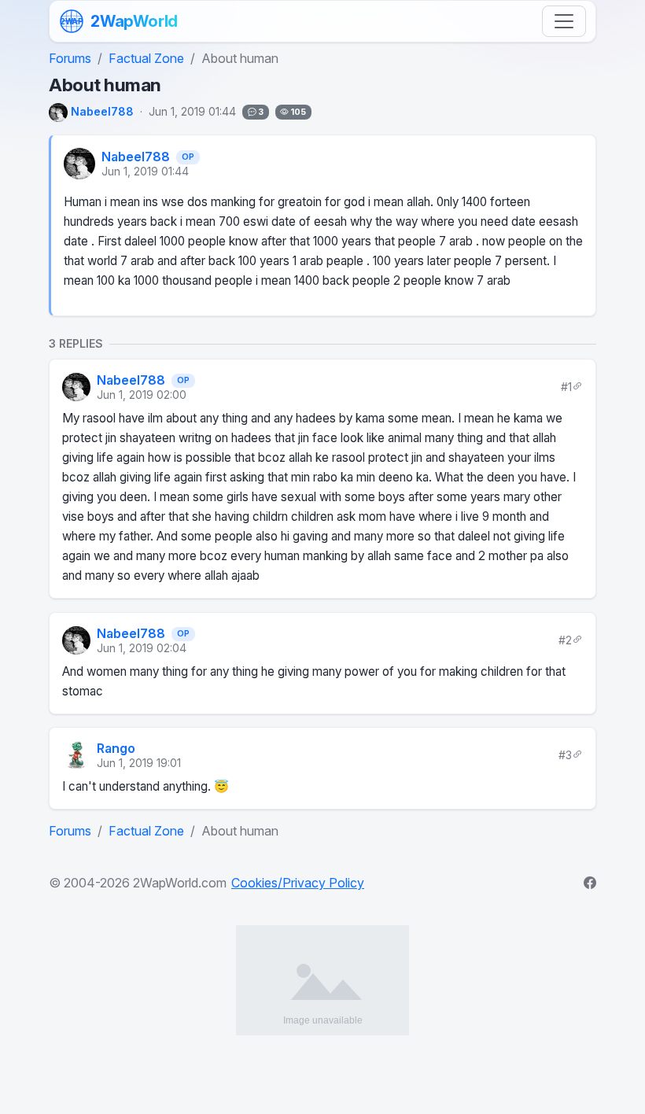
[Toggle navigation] (564, 21)
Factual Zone (146, 58)
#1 (566, 386)
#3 (565, 754)
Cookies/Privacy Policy (297, 883)
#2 (565, 640)
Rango (116, 748)
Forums (70, 58)
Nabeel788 (135, 156)
